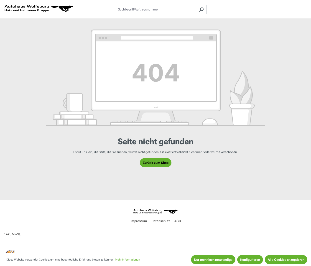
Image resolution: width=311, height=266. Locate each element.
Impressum (138, 221)
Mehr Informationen (127, 259)
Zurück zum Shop (155, 163)
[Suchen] (201, 9)
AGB (177, 221)
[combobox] (156, 9)
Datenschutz (160, 221)
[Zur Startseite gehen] (39, 8)
